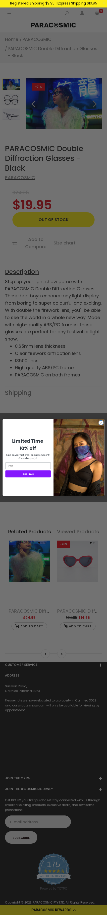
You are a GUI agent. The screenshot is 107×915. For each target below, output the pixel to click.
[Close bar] (104, 3)
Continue (28, 473)
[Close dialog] (101, 422)
